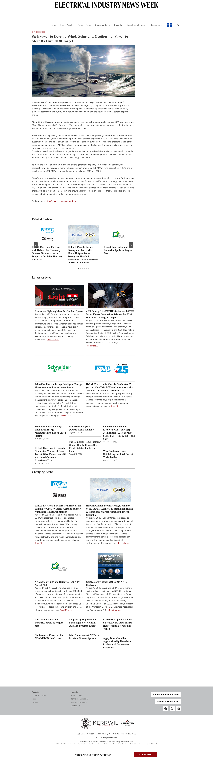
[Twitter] (172, 708)
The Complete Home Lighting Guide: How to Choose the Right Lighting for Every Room (85, 446)
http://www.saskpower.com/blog (61, 201)
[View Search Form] (178, 25)
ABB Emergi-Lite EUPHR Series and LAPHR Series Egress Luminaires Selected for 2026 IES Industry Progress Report (110, 314)
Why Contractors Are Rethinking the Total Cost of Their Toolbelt (118, 454)
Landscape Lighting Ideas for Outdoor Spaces (59, 311)
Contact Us (75, 706)
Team (34, 699)
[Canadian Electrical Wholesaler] (40, 25)
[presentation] (47, 234)
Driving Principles (39, 695)
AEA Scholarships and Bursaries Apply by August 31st (118, 250)
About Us (35, 692)
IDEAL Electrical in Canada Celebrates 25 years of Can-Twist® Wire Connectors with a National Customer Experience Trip (109, 387)
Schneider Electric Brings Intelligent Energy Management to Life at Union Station (58, 386)
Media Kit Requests (79, 702)
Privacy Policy (76, 695)
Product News (84, 25)
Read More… (53, 339)
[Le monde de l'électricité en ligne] (169, 25)
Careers (35, 702)
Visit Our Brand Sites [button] (168, 701)
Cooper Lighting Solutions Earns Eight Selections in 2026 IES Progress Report (83, 622)
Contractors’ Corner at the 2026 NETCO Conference (107, 583)
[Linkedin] (178, 708)
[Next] (131, 245)
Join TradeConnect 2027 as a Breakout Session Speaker (84, 636)
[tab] (78, 268)
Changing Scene (102, 25)
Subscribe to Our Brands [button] (166, 694)
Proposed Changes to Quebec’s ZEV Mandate (81, 428)
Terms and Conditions (80, 699)
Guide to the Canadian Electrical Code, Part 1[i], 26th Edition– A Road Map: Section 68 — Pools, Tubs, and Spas (119, 432)
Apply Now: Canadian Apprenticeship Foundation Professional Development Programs (117, 643)
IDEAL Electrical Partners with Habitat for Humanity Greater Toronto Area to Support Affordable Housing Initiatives (47, 253)
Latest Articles (67, 25)
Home (53, 25)
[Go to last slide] (36, 245)
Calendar (118, 25)
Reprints (74, 692)
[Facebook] (165, 708)
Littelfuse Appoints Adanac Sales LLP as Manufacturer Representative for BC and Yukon (117, 624)
